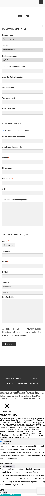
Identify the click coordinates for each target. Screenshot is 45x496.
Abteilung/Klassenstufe (12, 147)
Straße (5, 158)
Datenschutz (19, 332)
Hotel (26, 379)
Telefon (5, 283)
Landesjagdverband (13, 379)
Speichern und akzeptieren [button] (10, 495)
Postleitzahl (7, 179)
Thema (5, 46)
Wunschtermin (8, 87)
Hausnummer (8, 168)
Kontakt (10, 383)
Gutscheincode (8, 108)
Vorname (6, 251)
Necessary (7, 442)
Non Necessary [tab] (6, 464)
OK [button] (15, 399)
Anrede (5, 241)
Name (5, 262)
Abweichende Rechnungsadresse (16, 199)
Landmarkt (35, 379)
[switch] (1, 466)
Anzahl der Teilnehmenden (13, 66)
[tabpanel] (22, 452)
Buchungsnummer (10, 56)
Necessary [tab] (4, 439)
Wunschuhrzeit (8, 98)
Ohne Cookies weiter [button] (31, 399)
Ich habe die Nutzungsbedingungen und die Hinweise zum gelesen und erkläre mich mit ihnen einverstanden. (21, 332)
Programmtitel (8, 35)
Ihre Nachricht (8, 297)
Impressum (34, 383)
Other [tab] (2, 490)
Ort (4, 189)
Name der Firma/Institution (14, 137)
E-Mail (5, 272)
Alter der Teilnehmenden (12, 77)
